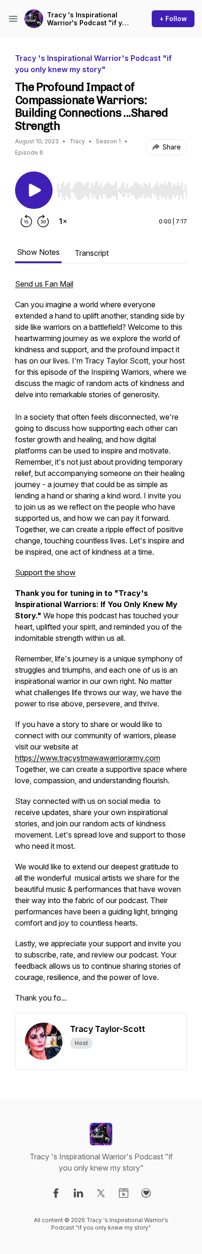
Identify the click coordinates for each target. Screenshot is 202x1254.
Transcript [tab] (92, 253)
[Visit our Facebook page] (56, 1193)
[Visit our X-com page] (101, 1193)
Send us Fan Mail (44, 284)
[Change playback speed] (63, 221)
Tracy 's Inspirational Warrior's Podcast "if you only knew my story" (89, 19)
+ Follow (173, 18)
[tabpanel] (101, 645)
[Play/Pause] (34, 190)
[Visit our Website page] (123, 1193)
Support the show (45, 572)
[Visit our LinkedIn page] (78, 1193)
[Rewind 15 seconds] (26, 221)
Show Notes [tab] (38, 252)
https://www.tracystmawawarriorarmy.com (87, 758)
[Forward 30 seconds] (43, 221)
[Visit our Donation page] (146, 1193)
